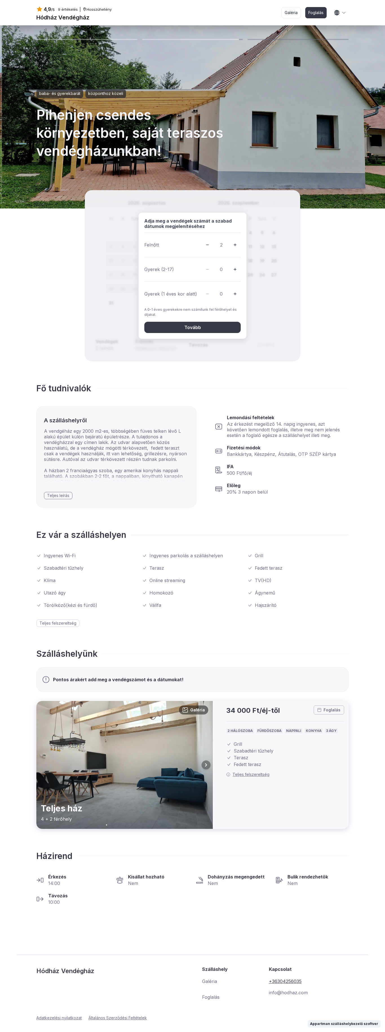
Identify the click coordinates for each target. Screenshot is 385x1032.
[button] (207, 244)
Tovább (192, 327)
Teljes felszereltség (251, 774)
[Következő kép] (206, 764)
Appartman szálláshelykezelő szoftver (344, 1024)
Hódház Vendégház (62, 17)
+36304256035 (285, 981)
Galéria (197, 709)
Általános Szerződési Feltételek (117, 1017)
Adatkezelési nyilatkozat (59, 1017)
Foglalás (332, 709)
